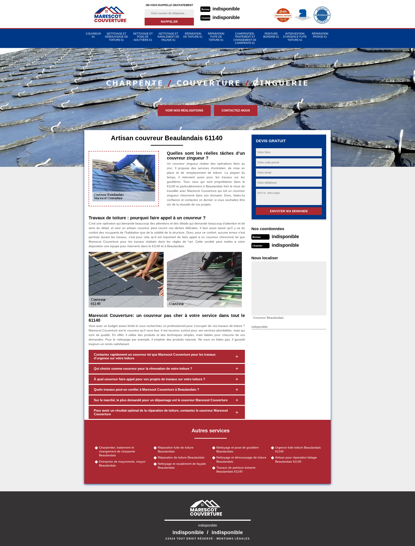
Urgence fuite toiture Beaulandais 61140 (298, 449)
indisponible (226, 8)
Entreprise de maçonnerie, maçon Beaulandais (122, 463)
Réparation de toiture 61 (193, 35)
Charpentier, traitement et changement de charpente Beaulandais (117, 451)
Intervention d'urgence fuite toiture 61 (295, 36)
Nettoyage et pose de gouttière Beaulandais (237, 449)
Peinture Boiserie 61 (271, 35)
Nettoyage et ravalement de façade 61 (168, 36)
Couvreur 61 (93, 35)
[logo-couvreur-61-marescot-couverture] (111, 14)
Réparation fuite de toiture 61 (216, 36)
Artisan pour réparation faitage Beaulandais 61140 (296, 459)
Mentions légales (233, 538)
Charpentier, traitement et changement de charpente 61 (244, 38)
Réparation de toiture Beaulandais (181, 457)
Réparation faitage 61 (320, 35)
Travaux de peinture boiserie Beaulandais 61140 (235, 469)
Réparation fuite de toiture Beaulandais (175, 449)
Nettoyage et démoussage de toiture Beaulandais (241, 459)
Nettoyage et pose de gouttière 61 (143, 36)
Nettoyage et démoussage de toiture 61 (116, 36)
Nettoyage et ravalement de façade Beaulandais (182, 465)
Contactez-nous (236, 110)
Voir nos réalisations (184, 110)
